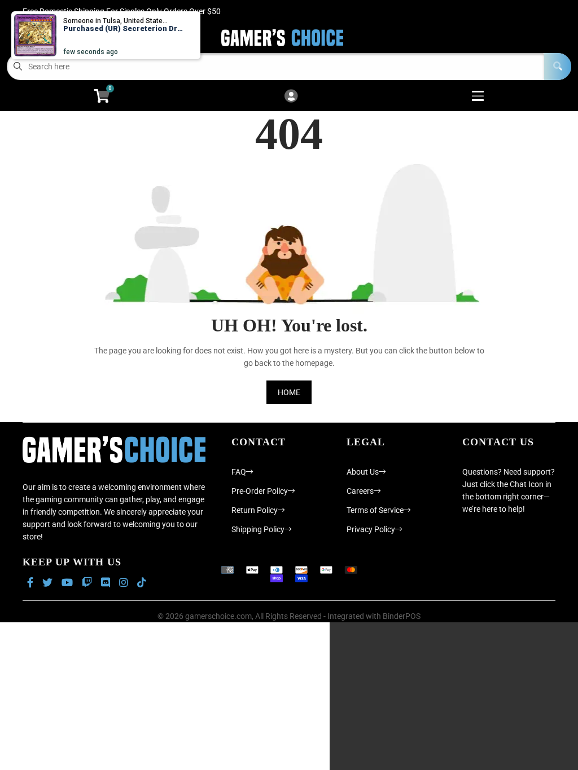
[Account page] (290, 96)
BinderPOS (402, 616)
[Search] (557, 66)
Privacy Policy (371, 529)
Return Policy (254, 510)
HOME (289, 392)
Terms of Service (375, 510)
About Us (363, 471)
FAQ (238, 471)
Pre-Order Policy (259, 490)
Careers (360, 490)
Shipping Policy (257, 529)
